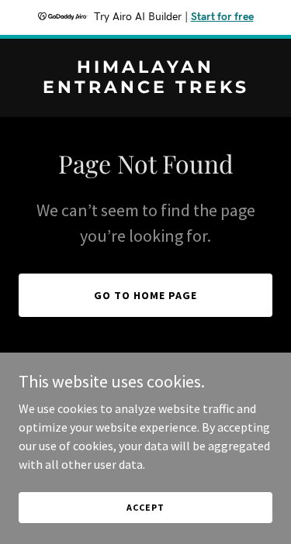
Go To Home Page (145, 295)
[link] (145, 88)
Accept (145, 507)
